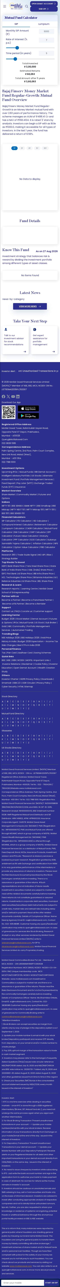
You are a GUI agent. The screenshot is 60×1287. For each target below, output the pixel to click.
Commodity (19, 626)
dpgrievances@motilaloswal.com (18, 946)
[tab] (14, 148)
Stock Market (23, 618)
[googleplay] (28, 416)
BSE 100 (5, 513)
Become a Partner (11, 600)
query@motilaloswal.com (15, 439)
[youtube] (13, 397)
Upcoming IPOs (9, 471)
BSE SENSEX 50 (18, 513)
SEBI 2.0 (16, 682)
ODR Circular (28, 682)
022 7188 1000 (9, 462)
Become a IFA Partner (13, 603)
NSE (8, 660)
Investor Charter (10, 679)
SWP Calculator (38, 532)
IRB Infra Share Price (44, 573)
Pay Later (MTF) (25, 483)
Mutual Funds (26, 471)
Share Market (8, 494)
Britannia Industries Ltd (44, 577)
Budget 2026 (8, 618)
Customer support (43, 611)
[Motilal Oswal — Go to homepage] (14, 6)
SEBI (14, 660)
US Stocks (36, 475)
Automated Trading (23, 630)
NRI (9, 626)
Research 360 (9, 554)
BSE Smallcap (44, 505)
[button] (34, 32)
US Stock (39, 622)
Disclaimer (27, 664)
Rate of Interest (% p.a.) (16, 41)
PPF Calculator (21, 539)
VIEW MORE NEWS (28, 306)
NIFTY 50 (6, 505)
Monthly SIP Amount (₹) (17, 32)
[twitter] (8, 397)
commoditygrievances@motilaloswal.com (22, 1016)
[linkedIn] (18, 397)
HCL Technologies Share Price (17, 577)
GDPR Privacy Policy (30, 679)
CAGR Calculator (34, 528)
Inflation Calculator (42, 543)
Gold (4, 626)
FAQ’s (18, 611)
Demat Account (39, 618)
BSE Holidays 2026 (30, 637)
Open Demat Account (42, 3)
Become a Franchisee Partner (37, 600)
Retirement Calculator (46, 524)
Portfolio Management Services (37, 479)
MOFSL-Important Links (37, 660)
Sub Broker (51, 622)
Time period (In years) (18, 53)
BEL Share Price (45, 581)
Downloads (47, 679)
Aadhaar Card (25, 652)
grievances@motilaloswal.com (16, 942)
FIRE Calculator (47, 547)
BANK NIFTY (30, 505)
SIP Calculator (9, 520)
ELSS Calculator (38, 539)
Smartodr (6, 682)
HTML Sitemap (25, 686)
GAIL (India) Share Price (40, 569)
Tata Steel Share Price (37, 566)
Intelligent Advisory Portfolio (16, 475)
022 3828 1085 (9, 443)
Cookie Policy (41, 664)
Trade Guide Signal (26, 554)
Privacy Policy (43, 682)
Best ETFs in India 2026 (28, 645)
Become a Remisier (36, 603)
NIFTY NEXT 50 (18, 509)
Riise (49, 554)
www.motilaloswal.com (21, 1266)
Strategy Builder (10, 558)
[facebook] (3, 397)
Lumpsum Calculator (13, 528)
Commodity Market (27, 494)
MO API (41, 554)
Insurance (20, 487)
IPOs (16, 622)
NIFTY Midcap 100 (35, 509)
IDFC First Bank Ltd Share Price (17, 573)
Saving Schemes (42, 652)
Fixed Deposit (8, 483)
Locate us (27, 611)
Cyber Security (9, 686)
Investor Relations (11, 664)
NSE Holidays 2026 (11, 637)
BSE (3, 660)
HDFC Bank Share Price (13, 566)
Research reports (10, 588)
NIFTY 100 (50, 509)
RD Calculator (40, 520)
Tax (3, 652)
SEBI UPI (42, 9)
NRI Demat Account (45, 471)
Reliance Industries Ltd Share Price (19, 581)
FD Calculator (24, 520)
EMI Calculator (21, 532)
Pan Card (11, 652)
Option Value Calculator (26, 547)
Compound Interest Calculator (17, 524)
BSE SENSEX (17, 505)
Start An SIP (51, 1282)
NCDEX (21, 660)
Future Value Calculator (26, 535)
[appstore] (28, 408)
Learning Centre (29, 588)
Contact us (7, 611)
